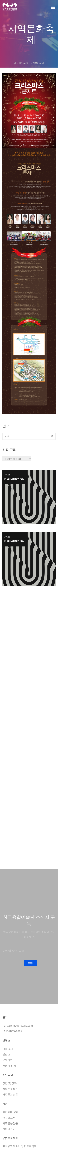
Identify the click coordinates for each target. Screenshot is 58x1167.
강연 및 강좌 (9, 1083)
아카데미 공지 (10, 1112)
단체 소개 (7, 1049)
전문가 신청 (9, 1065)
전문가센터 (8, 1129)
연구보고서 (8, 1117)
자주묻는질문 (10, 1094)
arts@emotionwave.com (18, 1025)
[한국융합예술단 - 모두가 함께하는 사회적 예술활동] (9, 8)
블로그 (6, 1054)
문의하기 (7, 1060)
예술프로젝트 (10, 1089)
